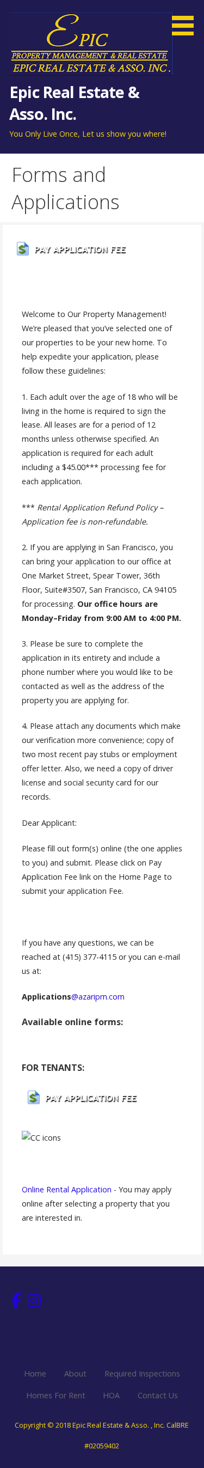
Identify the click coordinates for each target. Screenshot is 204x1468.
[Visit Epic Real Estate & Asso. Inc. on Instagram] (34, 1303)
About (75, 1373)
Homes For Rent (55, 1395)
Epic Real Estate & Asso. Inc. (74, 102)
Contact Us (158, 1395)
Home (35, 1373)
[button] (186, 19)
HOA (111, 1395)
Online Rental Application (67, 1189)
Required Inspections (142, 1373)
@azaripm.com (98, 996)
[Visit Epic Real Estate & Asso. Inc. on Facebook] (16, 1303)
